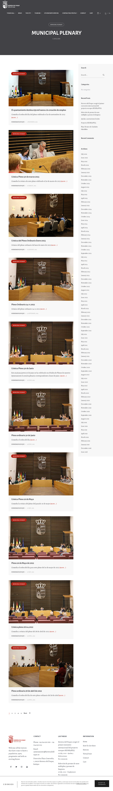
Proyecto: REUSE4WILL (88, 123)
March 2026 (85, 165)
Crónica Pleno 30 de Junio (22, 368)
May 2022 (84, 301)
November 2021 (86, 323)
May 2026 (84, 161)
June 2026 (84, 158)
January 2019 (85, 445)
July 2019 (84, 422)
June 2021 (84, 338)
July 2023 (84, 257)
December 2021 (86, 319)
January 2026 (85, 172)
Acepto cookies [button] (102, 783)
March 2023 (85, 268)
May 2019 (84, 430)
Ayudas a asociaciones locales (90, 119)
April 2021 (84, 345)
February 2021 (85, 353)
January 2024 (85, 239)
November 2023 (86, 246)
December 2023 (86, 242)
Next (25, 713)
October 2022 (85, 286)
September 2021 (86, 331)
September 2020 (86, 371)
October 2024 (85, 217)
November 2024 (86, 213)
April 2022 (84, 305)
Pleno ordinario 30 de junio (23, 435)
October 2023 (85, 250)
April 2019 (84, 434)
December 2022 (86, 279)
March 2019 (85, 437)
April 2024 (84, 228)
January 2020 (85, 400)
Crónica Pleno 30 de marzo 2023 (25, 177)
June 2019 (84, 426)
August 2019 (85, 419)
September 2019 (86, 415)
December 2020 (86, 360)
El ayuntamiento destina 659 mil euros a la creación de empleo (38, 110)
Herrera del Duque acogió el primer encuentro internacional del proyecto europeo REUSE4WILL (92, 105)
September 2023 (86, 253)
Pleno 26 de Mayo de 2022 (22, 563)
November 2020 (86, 364)
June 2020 (84, 382)
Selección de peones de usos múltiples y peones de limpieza (90, 113)
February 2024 (85, 235)
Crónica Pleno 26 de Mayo (22, 499)
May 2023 (84, 261)
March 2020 (85, 393)
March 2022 (85, 308)
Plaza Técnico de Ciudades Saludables (89, 128)
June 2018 (84, 452)
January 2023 (85, 275)
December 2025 (86, 176)
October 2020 (85, 367)
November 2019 (86, 408)
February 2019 (85, 441)
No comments (62, 759)
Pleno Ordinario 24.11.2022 (23, 304)
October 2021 (85, 327)
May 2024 (84, 224)
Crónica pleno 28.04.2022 (22, 627)
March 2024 (85, 231)
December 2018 (86, 448)
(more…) (14, 117)
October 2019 (85, 411)
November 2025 (86, 180)
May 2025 (84, 194)
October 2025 (85, 183)
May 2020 (84, 386)
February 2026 (85, 169)
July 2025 (84, 191)
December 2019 (86, 404)
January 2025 (85, 205)
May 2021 (84, 342)
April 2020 (84, 389)
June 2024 (84, 220)
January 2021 (85, 356)
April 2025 (84, 198)
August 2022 (85, 290)
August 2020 (85, 375)
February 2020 (85, 397)
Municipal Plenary (56, 24)
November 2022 (86, 283)
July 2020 (84, 378)
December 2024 (86, 209)
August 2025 (85, 187)
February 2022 (85, 312)
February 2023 (85, 272)
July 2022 (84, 294)
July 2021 (84, 334)
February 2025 (85, 202)
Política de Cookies (81, 783)
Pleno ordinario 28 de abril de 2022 (26, 691)
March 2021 (85, 349)
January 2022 (85, 316)
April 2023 (84, 264)
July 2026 (84, 154)
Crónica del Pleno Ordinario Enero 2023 (28, 241)
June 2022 (84, 297)
